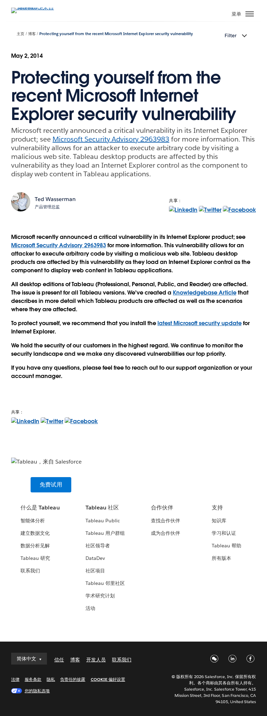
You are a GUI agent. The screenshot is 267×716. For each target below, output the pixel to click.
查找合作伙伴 (165, 520)
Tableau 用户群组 (105, 533)
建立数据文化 (35, 533)
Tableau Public (103, 520)
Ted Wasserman (55, 199)
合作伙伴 (162, 507)
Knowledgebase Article (204, 292)
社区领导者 (98, 545)
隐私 (51, 679)
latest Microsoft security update (199, 323)
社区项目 (95, 571)
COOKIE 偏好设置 (108, 679)
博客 (32, 34)
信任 (59, 660)
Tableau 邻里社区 (105, 583)
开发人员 (96, 660)
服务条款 (33, 679)
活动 (90, 608)
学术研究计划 (100, 596)
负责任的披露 (72, 679)
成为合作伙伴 (165, 533)
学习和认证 (224, 533)
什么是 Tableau (40, 507)
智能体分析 (33, 520)
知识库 (219, 520)
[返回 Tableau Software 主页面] (35, 7)
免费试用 (51, 484)
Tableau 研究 (35, 558)
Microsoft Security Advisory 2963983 (110, 139)
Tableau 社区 (102, 507)
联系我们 (30, 571)
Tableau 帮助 (226, 545)
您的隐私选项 (37, 691)
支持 (217, 507)
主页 (20, 34)
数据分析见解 (35, 545)
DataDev (95, 558)
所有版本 (221, 558)
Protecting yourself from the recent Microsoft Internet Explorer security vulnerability (116, 34)
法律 (15, 679)
